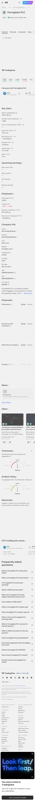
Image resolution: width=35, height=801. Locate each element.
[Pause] (32, 777)
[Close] (32, 753)
